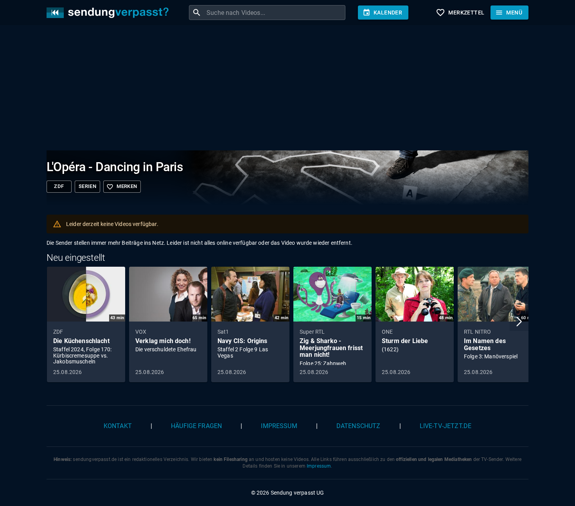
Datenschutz (358, 426)
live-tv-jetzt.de (445, 426)
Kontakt (118, 426)
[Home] (109, 12)
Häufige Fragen (196, 426)
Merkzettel (460, 12)
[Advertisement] (281, 89)
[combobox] (275, 12)
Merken (121, 186)
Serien (87, 186)
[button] (519, 321)
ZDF (59, 186)
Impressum (279, 426)
